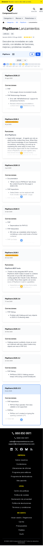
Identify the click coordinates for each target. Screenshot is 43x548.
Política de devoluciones (21, 503)
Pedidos (21, 530)
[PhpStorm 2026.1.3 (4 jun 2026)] (20, 64)
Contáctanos (21, 464)
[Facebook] (21, 449)
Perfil (21, 534)
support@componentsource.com (21, 444)
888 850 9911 (23, 433)
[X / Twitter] (16, 449)
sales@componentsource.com (21, 441)
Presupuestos (21, 526)
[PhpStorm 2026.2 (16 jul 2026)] (23, 64)
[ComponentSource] (9, 10)
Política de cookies (21, 495)
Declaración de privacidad (21, 499)
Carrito (21, 522)
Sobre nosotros (21, 460)
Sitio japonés (21, 481)
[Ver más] (41, 1)
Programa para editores (21, 472)
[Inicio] (3, 22)
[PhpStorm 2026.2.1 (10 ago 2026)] (27, 64)
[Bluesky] (26, 449)
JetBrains (6, 34)
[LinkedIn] (11, 449)
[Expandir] (21, 107)
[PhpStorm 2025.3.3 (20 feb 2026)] (8, 64)
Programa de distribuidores (21, 476)
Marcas (18, 18)
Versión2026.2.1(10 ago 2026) (12, 37)
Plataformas (29, 18)
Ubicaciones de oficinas (21, 468)
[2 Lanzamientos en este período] (11, 64)
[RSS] (31, 449)
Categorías (8, 18)
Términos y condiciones (21, 507)
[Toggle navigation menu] (13, 54)
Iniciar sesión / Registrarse (21, 518)
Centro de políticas (21, 491)
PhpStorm (23, 22)
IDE (17, 22)
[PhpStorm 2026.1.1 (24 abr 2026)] (14, 64)
